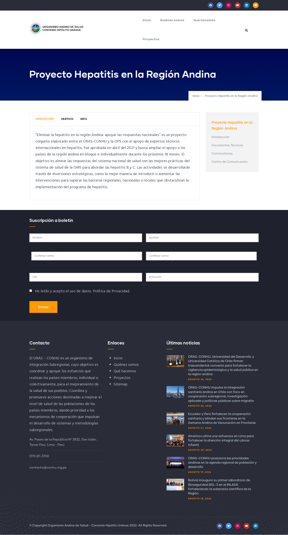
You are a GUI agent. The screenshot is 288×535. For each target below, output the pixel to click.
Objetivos (67, 119)
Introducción (45, 119)
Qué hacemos (204, 20)
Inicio (147, 20)
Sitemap (121, 384)
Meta (84, 119)
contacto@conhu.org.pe (47, 467)
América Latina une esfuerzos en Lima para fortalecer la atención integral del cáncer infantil (221, 441)
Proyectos (151, 39)
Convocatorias (222, 153)
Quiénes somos (172, 20)
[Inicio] (56, 28)
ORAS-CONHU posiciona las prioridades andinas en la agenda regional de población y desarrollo (222, 463)
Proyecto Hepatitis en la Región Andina (232, 125)
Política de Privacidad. (111, 291)
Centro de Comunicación (230, 161)
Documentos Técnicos (227, 145)
